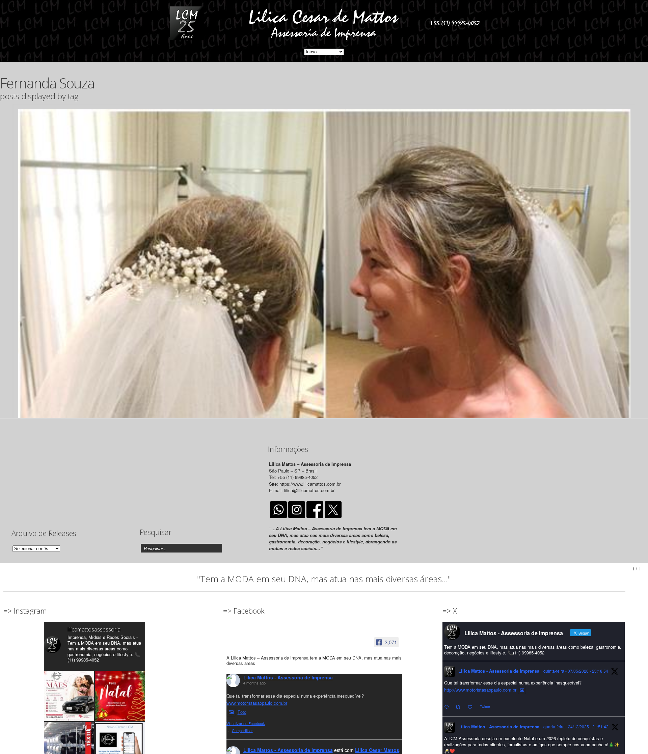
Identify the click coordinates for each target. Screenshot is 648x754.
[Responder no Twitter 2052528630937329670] (448, 707)
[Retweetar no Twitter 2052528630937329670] (460, 707)
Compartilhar (242, 730)
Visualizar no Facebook (245, 723)
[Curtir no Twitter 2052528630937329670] (472, 707)
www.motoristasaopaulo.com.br (256, 703)
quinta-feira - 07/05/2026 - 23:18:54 (575, 671)
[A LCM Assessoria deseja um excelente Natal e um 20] (120, 696)
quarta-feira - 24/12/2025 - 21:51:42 (576, 726)
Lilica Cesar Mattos (377, 750)
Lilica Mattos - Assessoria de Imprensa (288, 677)
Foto (242, 712)
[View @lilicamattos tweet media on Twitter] (522, 690)
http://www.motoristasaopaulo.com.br (480, 689)
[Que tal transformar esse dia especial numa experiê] (69, 696)
